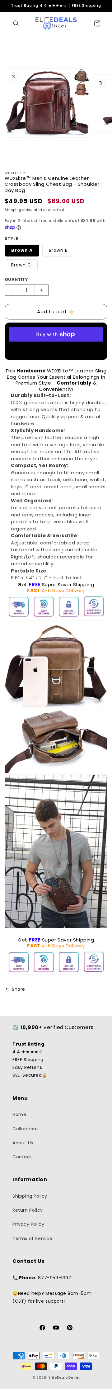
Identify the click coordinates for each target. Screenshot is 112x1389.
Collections (25, 1129)
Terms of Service (32, 1238)
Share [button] (18, 989)
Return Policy (27, 1210)
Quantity (16, 279)
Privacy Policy (28, 1224)
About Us (22, 1143)
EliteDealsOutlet (64, 1377)
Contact (22, 1157)
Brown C (21, 265)
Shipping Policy (29, 1196)
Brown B (58, 250)
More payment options (56, 349)
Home (19, 1114)
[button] (16, 23)
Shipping (13, 210)
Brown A (22, 250)
